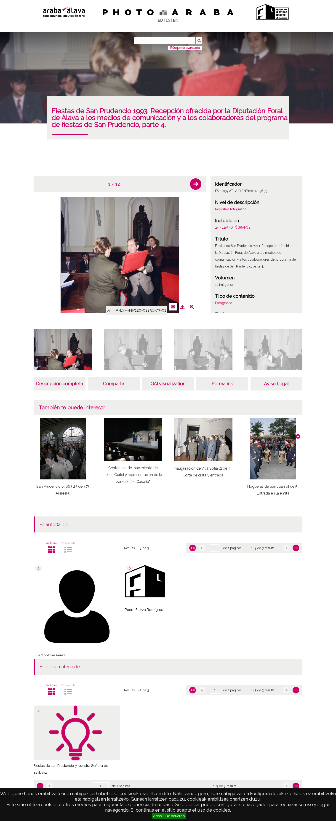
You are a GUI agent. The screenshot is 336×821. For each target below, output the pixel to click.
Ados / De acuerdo (169, 816)
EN (175, 20)
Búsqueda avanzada (185, 48)
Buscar (199, 40)
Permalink (222, 383)
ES (168, 20)
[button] (195, 184)
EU (160, 20)
